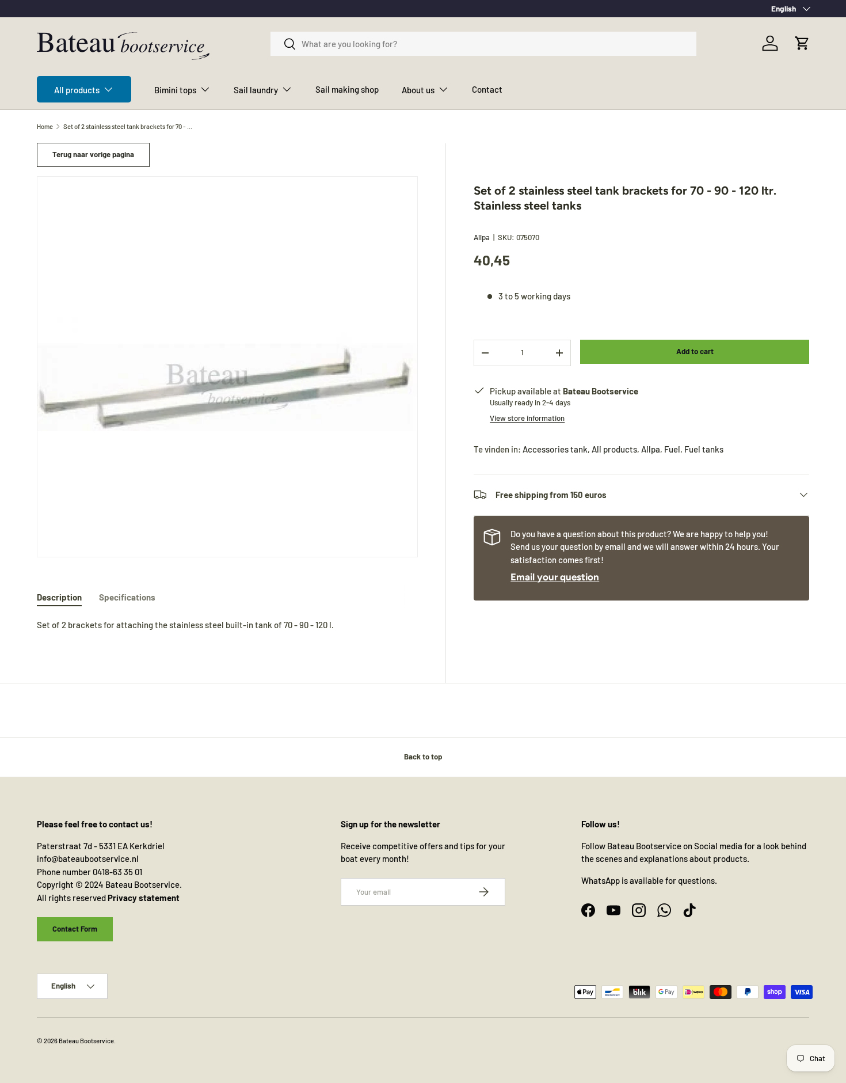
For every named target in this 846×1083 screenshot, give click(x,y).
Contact (487, 89)
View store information (527, 418)
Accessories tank (555, 449)
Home (45, 126)
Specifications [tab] (127, 597)
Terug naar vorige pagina (93, 154)
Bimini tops (175, 90)
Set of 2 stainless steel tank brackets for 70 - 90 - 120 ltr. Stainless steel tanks (128, 126)
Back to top (423, 756)
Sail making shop (347, 89)
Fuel (672, 449)
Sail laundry (256, 90)
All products (77, 90)
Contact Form (74, 928)
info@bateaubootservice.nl (88, 858)
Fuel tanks (703, 449)
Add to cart (695, 351)
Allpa (482, 237)
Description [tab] (59, 597)
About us (418, 90)
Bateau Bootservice (86, 1040)
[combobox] (483, 44)
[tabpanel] (227, 625)
